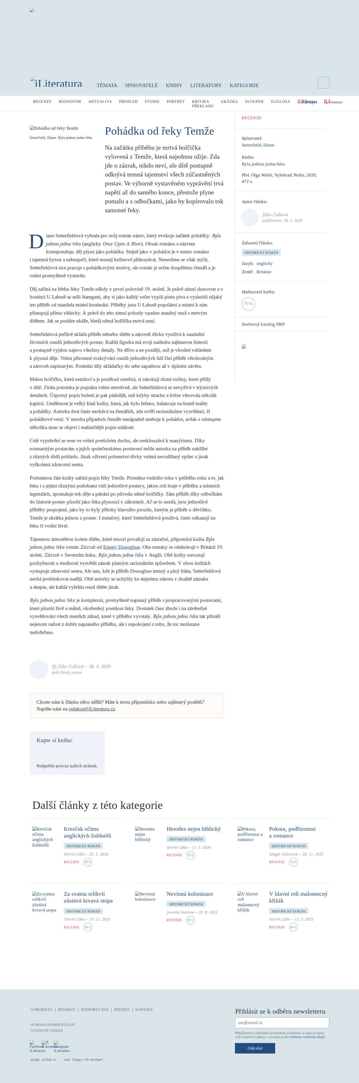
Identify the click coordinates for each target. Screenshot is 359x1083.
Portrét (176, 102)
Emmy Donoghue (121, 547)
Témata (107, 85)
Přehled (128, 102)
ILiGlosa (280, 102)
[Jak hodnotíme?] (279, 292)
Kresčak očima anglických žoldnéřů (87, 832)
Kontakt (144, 1010)
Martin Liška (74, 854)
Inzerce (122, 1010)
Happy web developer (87, 1059)
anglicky (265, 263)
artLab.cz (49, 1059)
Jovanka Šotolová (180, 912)
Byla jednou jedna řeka (263, 164)
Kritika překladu (203, 104)
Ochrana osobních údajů (52, 1025)
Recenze (42, 102)
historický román (261, 253)
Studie (152, 102)
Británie (264, 271)
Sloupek (254, 102)
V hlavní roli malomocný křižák (298, 897)
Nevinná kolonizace (190, 893)
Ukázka (229, 102)
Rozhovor (70, 102)
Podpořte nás (95, 1010)
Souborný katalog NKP (263, 324)
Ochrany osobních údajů (307, 1037)
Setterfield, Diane (258, 145)
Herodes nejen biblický (194, 828)
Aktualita (100, 102)
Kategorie (244, 85)
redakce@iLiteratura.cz (92, 709)
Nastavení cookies (46, 1030)
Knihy (174, 85)
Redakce (66, 1010)
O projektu (41, 1010)
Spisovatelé (141, 85)
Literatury (206, 85)
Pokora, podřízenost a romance (292, 832)
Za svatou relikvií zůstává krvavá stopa (88, 897)
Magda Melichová (283, 854)
